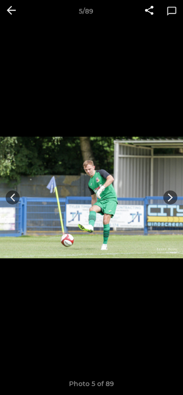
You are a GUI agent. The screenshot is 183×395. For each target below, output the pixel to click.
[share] (149, 11)
